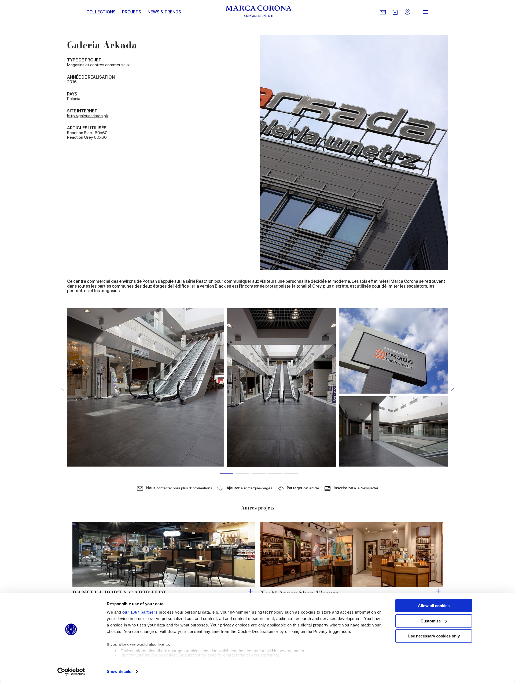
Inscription (356, 488)
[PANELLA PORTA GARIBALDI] (163, 554)
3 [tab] (259, 473)
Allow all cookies (434, 605)
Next (452, 387)
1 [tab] (226, 473)
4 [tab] (275, 473)
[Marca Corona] (259, 12)
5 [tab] (291, 473)
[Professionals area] (407, 12)
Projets (131, 11)
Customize (431, 621)
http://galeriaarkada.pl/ (87, 115)
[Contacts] (383, 12)
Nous (179, 488)
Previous (62, 387)
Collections (101, 11)
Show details (119, 671)
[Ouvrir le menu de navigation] (425, 12)
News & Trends (164, 11)
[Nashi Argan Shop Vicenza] (351, 554)
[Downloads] (395, 12)
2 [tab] (242, 473)
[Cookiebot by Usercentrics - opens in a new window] (71, 672)
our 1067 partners (140, 612)
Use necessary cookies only (434, 636)
